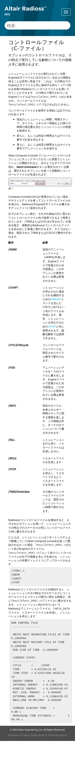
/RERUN (56, 299)
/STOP (52, 326)
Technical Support (57, 735)
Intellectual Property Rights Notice (26, 735)
